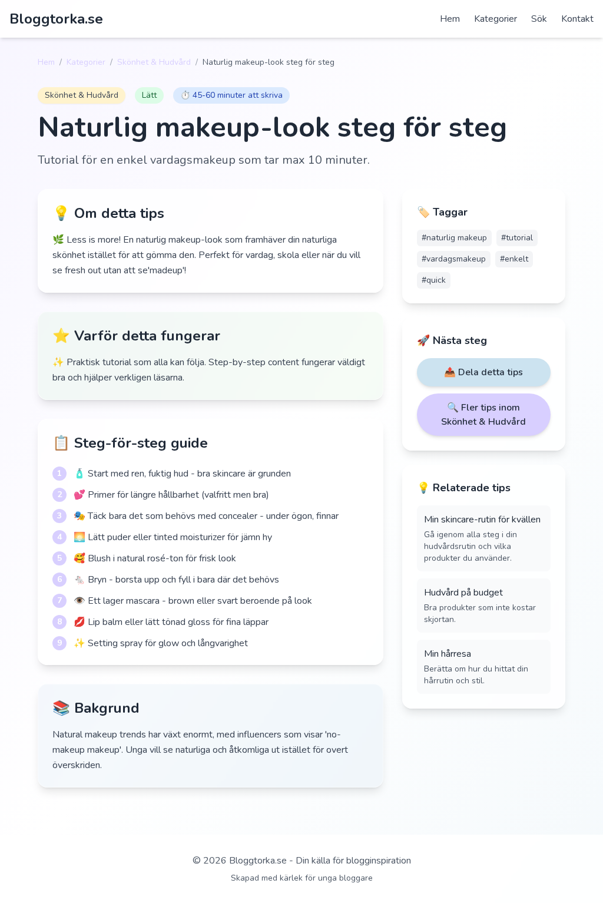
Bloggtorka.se (56, 18)
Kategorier (495, 18)
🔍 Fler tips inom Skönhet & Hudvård (483, 414)
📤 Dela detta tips (483, 372)
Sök (539, 18)
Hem (450, 18)
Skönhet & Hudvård (154, 62)
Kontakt (577, 18)
